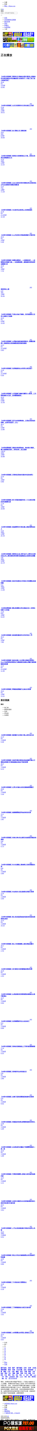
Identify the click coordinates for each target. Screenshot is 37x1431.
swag (35, 1375)
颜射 (18, 1373)
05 (5, 1353)
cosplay (21, 1376)
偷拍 (29, 1376)
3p (24, 1375)
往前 (5, 1364)
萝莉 (2, 1375)
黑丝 (6, 1373)
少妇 (33, 1371)
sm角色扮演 (12, 1376)
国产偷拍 (19, 1368)
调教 (31, 1375)
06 (5, 1354)
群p (6, 1378)
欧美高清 (30, 1369)
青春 (26, 1376)
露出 (9, 1375)
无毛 (27, 1375)
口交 (9, 1371)
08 (5, 1357)
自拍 (25, 1369)
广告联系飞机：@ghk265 (12, 1413)
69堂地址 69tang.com (10, 1403)
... (4, 1361)
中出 (5, 1375)
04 (5, 1351)
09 (5, 1359)
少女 (33, 1373)
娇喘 (29, 1373)
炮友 (2, 1373)
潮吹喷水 (34, 1376)
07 (5, 1356)
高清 (21, 1373)
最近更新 (7, 21)
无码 (9, 1368)
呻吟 (29, 1371)
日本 (25, 1368)
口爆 (25, 1371)
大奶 (13, 1371)
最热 (3, 1378)
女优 (25, 1373)
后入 (10, 1373)
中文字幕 (19, 1369)
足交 (3, 1376)
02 (5, 1348)
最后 (5, 1362)
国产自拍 (3, 1368)
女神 (29, 1368)
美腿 (17, 1376)
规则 (5, 1409)
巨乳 (21, 1371)
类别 (5, 23)
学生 (13, 1375)
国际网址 (7, 1411)
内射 (13, 1369)
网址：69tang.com (9, 6)
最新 (17, 1371)
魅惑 (6, 1376)
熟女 (21, 1375)
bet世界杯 (7, 27)
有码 (9, 1369)
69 (8, 1416)
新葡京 (6, 25)
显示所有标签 (13, 1378)
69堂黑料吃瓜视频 (10, 19)
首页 (5, 18)
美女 (17, 1375)
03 (5, 1349)
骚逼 (14, 1373)
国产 (13, 1368)
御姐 (5, 1371)
